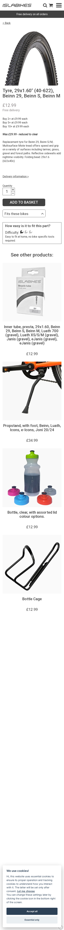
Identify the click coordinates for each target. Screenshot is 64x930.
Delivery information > (16, 176)
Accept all (32, 911)
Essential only (32, 919)
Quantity (7, 185)
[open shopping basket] (51, 5)
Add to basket (24, 202)
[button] (45, 5)
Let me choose (26, 891)
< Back (7, 23)
